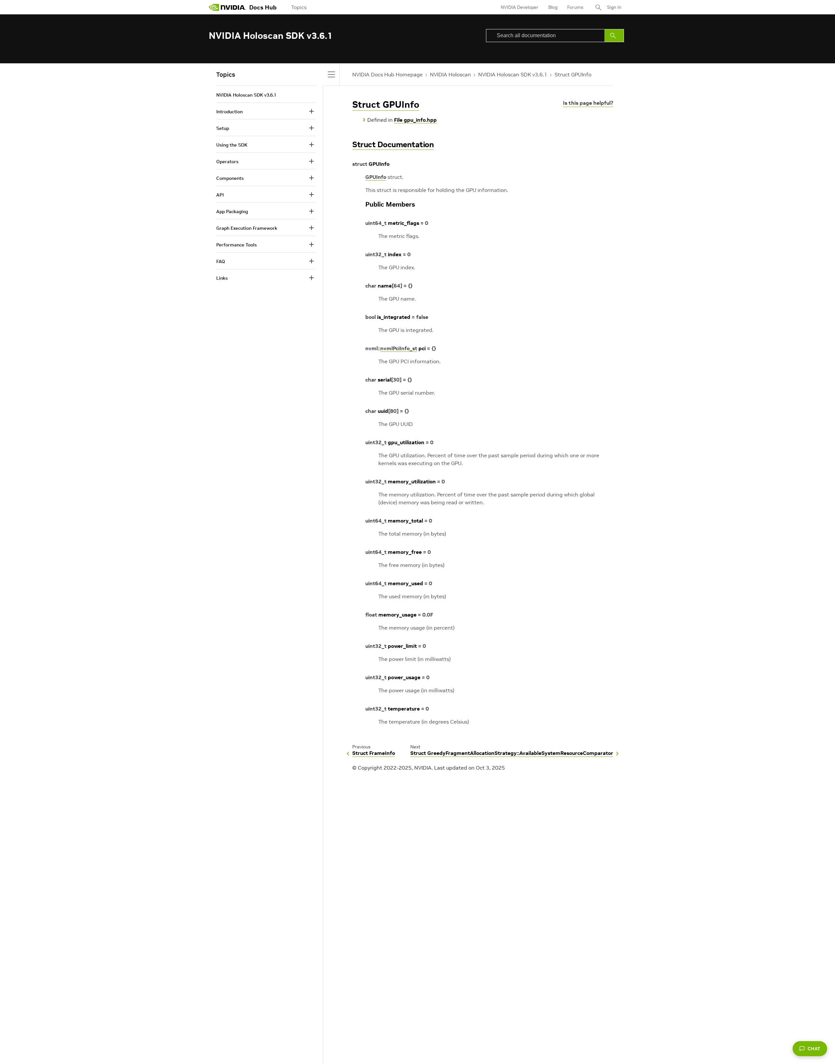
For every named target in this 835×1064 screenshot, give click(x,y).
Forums (575, 7)
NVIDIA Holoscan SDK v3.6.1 (512, 74)
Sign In (614, 7)
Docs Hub (263, 7)
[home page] (227, 7)
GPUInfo (375, 177)
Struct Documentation (393, 144)
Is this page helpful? (588, 103)
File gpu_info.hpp (415, 120)
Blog (552, 7)
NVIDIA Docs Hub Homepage (387, 74)
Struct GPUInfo (572, 74)
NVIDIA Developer (520, 7)
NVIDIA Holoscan (450, 74)
